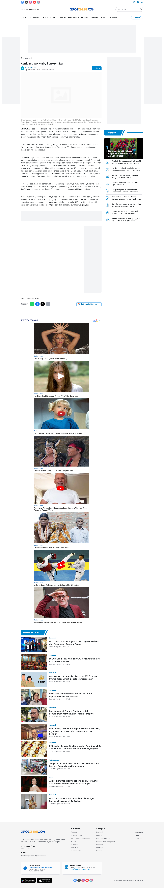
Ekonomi (84, 17)
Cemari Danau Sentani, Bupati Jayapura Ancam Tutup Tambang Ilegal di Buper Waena (126, 199)
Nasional (27, 17)
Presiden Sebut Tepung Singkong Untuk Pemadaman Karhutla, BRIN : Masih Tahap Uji (71, 712)
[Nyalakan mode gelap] (142, 2)
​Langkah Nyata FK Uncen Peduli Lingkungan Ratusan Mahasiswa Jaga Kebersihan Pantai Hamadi (125, 192)
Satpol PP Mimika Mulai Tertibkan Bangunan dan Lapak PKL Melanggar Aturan (125, 177)
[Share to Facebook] (37, 304)
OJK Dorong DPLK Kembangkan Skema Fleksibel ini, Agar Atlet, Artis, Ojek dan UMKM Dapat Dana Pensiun (74, 731)
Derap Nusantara (49, 17)
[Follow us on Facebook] (22, 2)
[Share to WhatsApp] (32, 304)
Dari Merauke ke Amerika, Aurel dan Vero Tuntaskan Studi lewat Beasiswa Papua (126, 206)
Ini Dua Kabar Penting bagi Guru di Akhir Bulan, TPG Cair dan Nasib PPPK (74, 660)
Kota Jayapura (54, 760)
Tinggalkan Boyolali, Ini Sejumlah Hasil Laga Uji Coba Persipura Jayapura (125, 213)
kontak (74, 841)
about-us (75, 848)
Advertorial (139, 838)
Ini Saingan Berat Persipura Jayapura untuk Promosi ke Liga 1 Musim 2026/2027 (122, 153)
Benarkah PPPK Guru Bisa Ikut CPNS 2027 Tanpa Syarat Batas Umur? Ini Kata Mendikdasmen (73, 677)
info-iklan (75, 845)
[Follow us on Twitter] (26, 2)
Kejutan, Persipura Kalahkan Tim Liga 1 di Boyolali (125, 183)
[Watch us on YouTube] (34, 2)
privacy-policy (76, 835)
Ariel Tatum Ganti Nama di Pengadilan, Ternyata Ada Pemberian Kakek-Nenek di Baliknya (73, 782)
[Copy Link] (48, 304)
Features (94, 17)
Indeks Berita (76, 851)
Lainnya (113, 17)
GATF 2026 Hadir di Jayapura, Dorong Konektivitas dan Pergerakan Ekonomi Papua (74, 642)
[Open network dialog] (134, 2)
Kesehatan (139, 832)
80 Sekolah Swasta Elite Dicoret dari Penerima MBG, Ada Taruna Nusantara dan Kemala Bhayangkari (75, 747)
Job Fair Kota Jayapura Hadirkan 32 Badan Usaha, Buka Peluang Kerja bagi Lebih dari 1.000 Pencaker (126, 163)
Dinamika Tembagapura (69, 17)
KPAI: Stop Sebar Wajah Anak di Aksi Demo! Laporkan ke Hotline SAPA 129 (70, 695)
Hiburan (104, 17)
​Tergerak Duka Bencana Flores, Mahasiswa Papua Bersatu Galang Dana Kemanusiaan (74, 764)
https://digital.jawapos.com (80, 869)
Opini (137, 835)
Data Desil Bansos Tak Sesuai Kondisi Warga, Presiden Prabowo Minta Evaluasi (71, 799)
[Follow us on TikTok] (38, 2)
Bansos (36, 17)
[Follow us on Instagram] (30, 2)
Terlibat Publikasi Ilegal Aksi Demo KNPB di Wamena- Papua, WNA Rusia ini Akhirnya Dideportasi (126, 170)
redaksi (74, 832)
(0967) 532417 (26, 849)
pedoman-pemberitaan (80, 838)
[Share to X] (42, 304)
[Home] (21, 58)
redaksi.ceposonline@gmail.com (33, 855)
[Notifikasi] (138, 2)
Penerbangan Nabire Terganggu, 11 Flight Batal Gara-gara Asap (126, 219)
